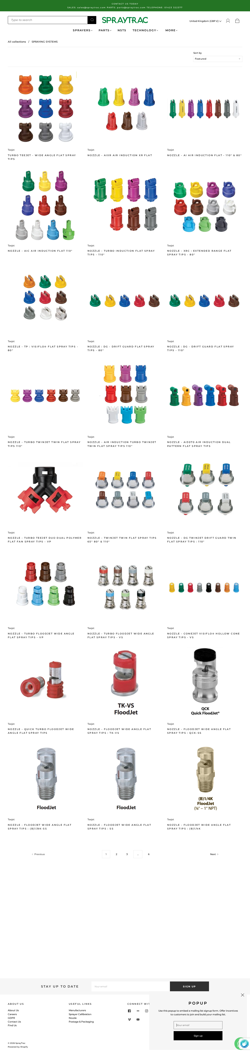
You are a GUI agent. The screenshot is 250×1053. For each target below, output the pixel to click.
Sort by (197, 53)
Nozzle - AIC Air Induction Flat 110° (40, 250)
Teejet (11, 149)
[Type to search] (48, 20)
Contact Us (14, 1021)
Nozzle (73, 1017)
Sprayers (82, 30)
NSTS (122, 30)
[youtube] (138, 1019)
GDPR (11, 1017)
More (170, 30)
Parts (104, 30)
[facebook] (129, 1010)
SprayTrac (20, 1043)
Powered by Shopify (18, 1047)
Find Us (12, 1025)
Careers (12, 1014)
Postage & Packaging (81, 1021)
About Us (13, 1010)
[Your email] (130, 986)
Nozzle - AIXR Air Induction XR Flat (120, 155)
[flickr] (138, 1010)
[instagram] (146, 1010)
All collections (17, 41)
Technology (144, 30)
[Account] (228, 21)
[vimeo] (129, 1019)
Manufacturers (77, 1010)
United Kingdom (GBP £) (204, 21)
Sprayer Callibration (80, 1014)
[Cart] (237, 21)
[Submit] (92, 19)
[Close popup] (242, 995)
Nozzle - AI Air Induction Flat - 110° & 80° (204, 155)
